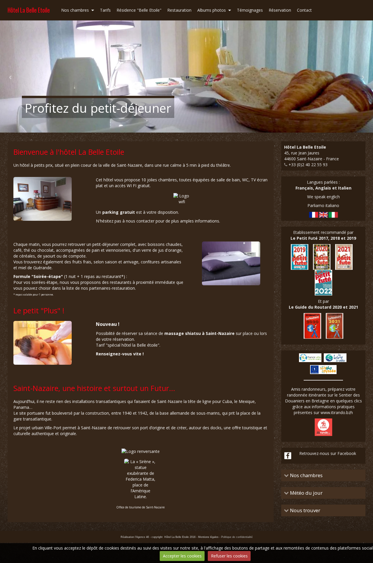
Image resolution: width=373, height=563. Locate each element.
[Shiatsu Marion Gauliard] (42, 342)
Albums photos (211, 10)
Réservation (280, 10)
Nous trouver (304, 510)
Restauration (179, 10)
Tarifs (105, 10)
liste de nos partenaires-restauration (100, 288)
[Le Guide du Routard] (323, 325)
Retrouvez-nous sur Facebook (327, 453)
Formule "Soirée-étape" (38, 276)
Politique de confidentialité (237, 537)
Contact (304, 10)
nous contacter (140, 221)
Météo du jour (306, 493)
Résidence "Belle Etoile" (139, 10)
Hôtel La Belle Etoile (29, 10)
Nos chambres (75, 10)
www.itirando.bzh (337, 412)
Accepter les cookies (182, 556)
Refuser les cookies (229, 556)
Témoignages (250, 10)
